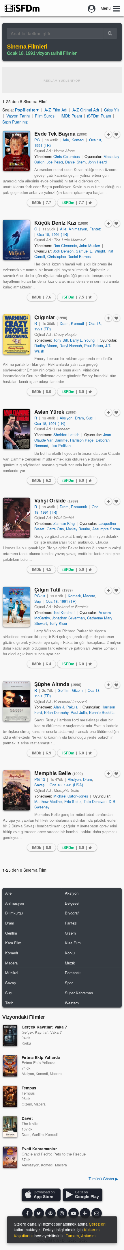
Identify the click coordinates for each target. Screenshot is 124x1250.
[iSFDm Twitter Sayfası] (39, 1213)
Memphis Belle (58, 773)
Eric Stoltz (72, 801)
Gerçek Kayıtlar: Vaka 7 (44, 1027)
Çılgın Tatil (53, 589)
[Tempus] (10, 1096)
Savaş (39, 784)
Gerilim (63, 690)
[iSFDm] (22, 8)
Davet (27, 1118)
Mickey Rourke (78, 528)
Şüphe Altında (58, 684)
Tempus (29, 1088)
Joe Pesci (55, 162)
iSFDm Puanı (99, 116)
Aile (66, 139)
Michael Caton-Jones (70, 796)
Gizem (77, 690)
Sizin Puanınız (15, 122)
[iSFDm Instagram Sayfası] (62, 1213)
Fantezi (95, 229)
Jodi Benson (63, 251)
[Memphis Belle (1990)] (16, 790)
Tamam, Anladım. (81, 1236)
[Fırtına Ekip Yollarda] (10, 1065)
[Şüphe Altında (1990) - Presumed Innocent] (16, 701)
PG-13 (39, 595)
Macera (89, 595)
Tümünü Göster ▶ (103, 1178)
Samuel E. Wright (91, 251)
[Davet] (10, 1126)
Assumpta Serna (106, 528)
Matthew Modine (48, 801)
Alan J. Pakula (65, 707)
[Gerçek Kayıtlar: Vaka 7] (10, 1035)
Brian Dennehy (56, 712)
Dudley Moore (45, 345)
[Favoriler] (116, 134)
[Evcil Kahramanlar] (10, 1157)
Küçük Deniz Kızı (61, 222)
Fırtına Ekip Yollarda (41, 1057)
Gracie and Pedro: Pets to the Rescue (54, 1154)
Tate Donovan (95, 801)
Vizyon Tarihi (18, 116)
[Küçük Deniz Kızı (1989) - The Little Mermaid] (16, 240)
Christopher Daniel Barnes (69, 256)
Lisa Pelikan (60, 445)
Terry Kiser (58, 623)
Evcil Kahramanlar (39, 1148)
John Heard (97, 162)
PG (37, 139)
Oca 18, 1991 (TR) (52, 234)
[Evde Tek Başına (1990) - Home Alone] (16, 151)
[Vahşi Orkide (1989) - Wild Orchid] (16, 518)
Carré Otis (55, 528)
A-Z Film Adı (55, 110)
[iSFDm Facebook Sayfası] (27, 1213)
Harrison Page (81, 440)
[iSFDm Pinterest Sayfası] (50, 1213)
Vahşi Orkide (56, 500)
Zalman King (63, 523)
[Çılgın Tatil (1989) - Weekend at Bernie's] (16, 607)
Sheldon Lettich (66, 434)
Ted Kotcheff (63, 612)
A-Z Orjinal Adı (85, 110)
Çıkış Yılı (111, 110)
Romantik (79, 506)
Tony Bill (60, 340)
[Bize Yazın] (96, 1213)
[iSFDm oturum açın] (91, 8)
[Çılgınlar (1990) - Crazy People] (16, 334)
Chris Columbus (66, 156)
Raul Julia (79, 712)
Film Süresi (45, 116)
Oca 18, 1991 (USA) (66, 784)
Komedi (78, 139)
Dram (64, 323)
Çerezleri (97, 1224)
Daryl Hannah (70, 345)
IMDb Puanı (71, 116)
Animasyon (78, 229)
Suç (89, 418)
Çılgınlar (50, 317)
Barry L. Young (82, 340)
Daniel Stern (75, 162)
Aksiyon (66, 418)
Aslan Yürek (55, 411)
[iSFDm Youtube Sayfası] (73, 1213)
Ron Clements (65, 245)
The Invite (30, 1123)
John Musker (89, 245)
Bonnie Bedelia (101, 712)
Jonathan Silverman (68, 618)
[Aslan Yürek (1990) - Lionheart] (16, 429)
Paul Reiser (93, 345)
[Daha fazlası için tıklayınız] (85, 1213)
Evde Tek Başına (61, 133)
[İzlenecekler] (108, 134)
